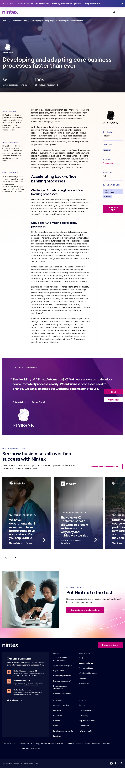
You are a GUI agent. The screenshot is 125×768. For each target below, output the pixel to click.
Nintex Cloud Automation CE (25, 671)
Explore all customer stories (104, 466)
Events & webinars (86, 668)
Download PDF (113, 208)
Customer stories (86, 663)
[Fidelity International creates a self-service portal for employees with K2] (96, 540)
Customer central (86, 710)
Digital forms (58, 670)
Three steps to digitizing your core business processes (41, 743)
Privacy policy (28, 763)
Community (84, 715)
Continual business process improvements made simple (88, 743)
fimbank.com (108, 163)
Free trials (57, 736)
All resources (84, 683)
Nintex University (85, 731)
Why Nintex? (13, 700)
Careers (56, 720)
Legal (37, 763)
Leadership (57, 710)
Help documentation (87, 720)
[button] (114, 12)
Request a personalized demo (85, 610)
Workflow (107, 196)
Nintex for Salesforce (22, 690)
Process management (62, 681)
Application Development (109, 191)
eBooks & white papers (88, 673)
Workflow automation (62, 694)
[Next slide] (15, 557)
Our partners (84, 726)
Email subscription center (63, 731)
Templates (83, 678)
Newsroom (57, 715)
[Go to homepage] (10, 12)
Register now (92, 3)
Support (82, 705)
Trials (113, 391)
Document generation (62, 676)
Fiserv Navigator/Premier (30, 748)
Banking (107, 150)
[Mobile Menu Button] (120, 12)
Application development (63, 665)
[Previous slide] (6, 557)
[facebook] (121, 763)
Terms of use (18, 763)
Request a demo (110, 645)
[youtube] (111, 763)
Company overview (61, 705)
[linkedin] (116, 763)
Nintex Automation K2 (22, 680)
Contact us (57, 726)
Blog (81, 658)
